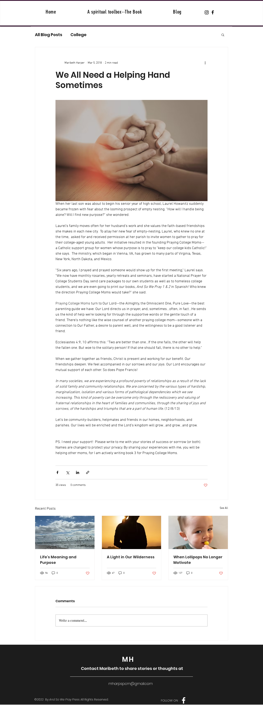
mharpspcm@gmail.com (130, 683)
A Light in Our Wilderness (131, 557)
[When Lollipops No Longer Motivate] (198, 532)
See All (224, 508)
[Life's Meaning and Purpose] (65, 532)
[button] (223, 34)
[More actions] (205, 62)
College (78, 34)
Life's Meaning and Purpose (58, 559)
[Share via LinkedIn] (78, 472)
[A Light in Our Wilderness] (131, 532)
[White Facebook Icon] (183, 700)
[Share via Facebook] (57, 472)
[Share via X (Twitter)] (67, 472)
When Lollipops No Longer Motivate (198, 559)
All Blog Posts (48, 34)
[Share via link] (88, 472)
